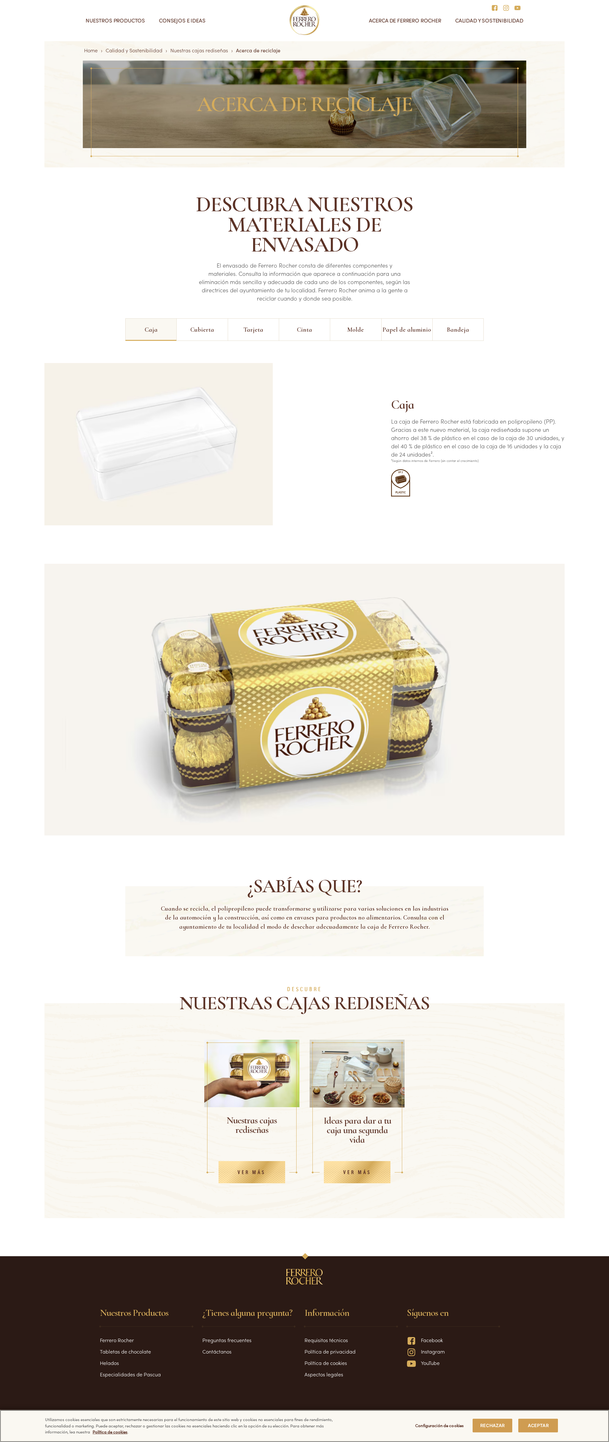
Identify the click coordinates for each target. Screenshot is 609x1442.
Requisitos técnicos (326, 1339)
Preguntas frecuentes (227, 1339)
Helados (109, 1362)
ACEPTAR (538, 1425)
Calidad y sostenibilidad (489, 20)
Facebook (432, 1339)
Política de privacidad (330, 1351)
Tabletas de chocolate (125, 1351)
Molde (355, 330)
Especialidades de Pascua (130, 1374)
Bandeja (458, 330)
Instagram (433, 1351)
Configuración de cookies (439, 1425)
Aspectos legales (323, 1374)
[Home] (305, 20)
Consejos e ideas (182, 20)
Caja (151, 330)
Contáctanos (217, 1351)
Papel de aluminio (407, 330)
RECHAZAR (492, 1425)
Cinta (304, 330)
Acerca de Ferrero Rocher (405, 20)
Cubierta (202, 330)
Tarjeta (253, 330)
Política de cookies (325, 1362)
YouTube (430, 1362)
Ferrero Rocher (117, 1339)
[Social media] (496, 7)
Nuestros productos (115, 20)
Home (91, 50)
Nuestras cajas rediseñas (199, 50)
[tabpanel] (252, 1128)
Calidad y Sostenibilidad (134, 50)
